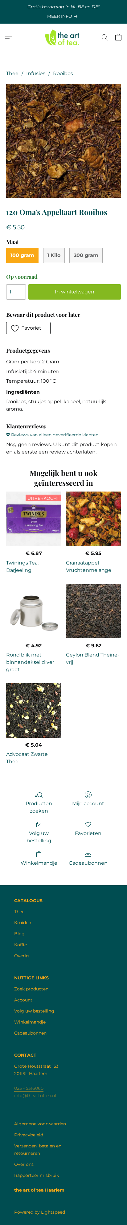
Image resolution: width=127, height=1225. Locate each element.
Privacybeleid (28, 1135)
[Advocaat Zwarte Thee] (33, 710)
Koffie (20, 944)
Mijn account (88, 803)
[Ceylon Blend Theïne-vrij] (93, 611)
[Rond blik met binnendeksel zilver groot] (33, 611)
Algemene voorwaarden (40, 1124)
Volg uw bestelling (39, 837)
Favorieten (88, 833)
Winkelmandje (39, 863)
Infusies (35, 73)
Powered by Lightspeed (39, 1212)
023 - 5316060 (28, 1088)
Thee (12, 73)
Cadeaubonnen (88, 863)
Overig (21, 956)
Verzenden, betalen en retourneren (37, 1149)
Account (23, 1000)
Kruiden (22, 922)
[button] (64, 37)
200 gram (86, 255)
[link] (63, 16)
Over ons (24, 1164)
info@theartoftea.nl (35, 1095)
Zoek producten (31, 989)
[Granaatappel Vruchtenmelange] (93, 519)
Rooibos (63, 73)
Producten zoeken (39, 807)
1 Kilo (53, 255)
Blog (19, 933)
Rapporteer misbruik (36, 1175)
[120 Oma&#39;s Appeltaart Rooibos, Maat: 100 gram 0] (63, 141)
